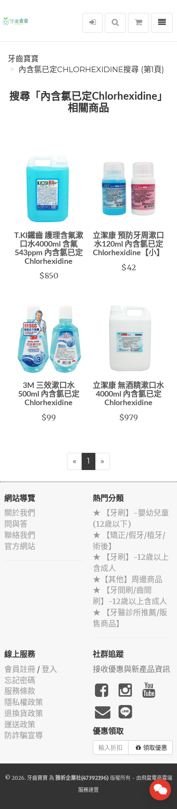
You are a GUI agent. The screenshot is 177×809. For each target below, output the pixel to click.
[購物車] (138, 23)
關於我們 (19, 513)
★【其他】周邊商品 (127, 579)
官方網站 (19, 546)
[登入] (92, 23)
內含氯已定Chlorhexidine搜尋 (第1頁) (91, 69)
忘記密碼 (19, 680)
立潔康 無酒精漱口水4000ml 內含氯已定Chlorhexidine (128, 394)
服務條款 (19, 691)
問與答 (15, 524)
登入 (49, 669)
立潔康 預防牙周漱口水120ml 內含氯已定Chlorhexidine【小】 (128, 244)
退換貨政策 (23, 713)
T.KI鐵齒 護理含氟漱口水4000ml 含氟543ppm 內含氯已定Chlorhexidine (48, 248)
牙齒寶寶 (23, 59)
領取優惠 (155, 747)
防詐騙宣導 (23, 735)
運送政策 (19, 725)
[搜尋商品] (115, 23)
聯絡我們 (19, 535)
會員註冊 (19, 669)
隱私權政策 (23, 702)
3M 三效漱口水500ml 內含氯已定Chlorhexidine (48, 394)
